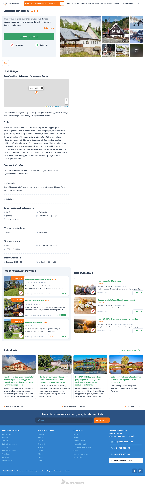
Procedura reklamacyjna (82, 447)
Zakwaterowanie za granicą (89, 3)
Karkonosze (41, 294)
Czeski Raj (5, 457)
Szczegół (61, 293)
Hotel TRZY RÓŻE (102, 292)
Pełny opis (48, 28)
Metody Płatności (79, 444)
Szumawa (5, 447)
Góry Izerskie (7, 460)
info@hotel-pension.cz (123, 442)
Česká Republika (30, 294)
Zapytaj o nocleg (29, 37)
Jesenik (5, 441)
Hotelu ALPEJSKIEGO (104, 330)
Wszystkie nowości (131, 350)
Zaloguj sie (102, 420)
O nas (75, 434)
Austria (40, 447)
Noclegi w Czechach (73, 3)
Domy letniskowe (128, 3)
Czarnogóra (42, 460)
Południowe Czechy (9, 451)
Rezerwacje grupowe (123, 460)
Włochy (40, 454)
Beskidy (5, 437)
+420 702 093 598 (122, 448)
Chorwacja (41, 444)
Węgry (40, 437)
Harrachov (50, 294)
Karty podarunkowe (80, 454)
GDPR (75, 451)
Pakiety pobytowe (106, 3)
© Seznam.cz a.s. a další (60, 106)
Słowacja (41, 434)
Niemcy (40, 457)
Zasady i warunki (79, 441)
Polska (40, 451)
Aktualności (77, 457)
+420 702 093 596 (122, 454)
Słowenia (41, 441)
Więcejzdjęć (137, 50)
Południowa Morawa (9, 444)
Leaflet (49, 106)
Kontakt (76, 437)
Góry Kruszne (7, 454)
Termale (116, 3)
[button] (36, 92)
